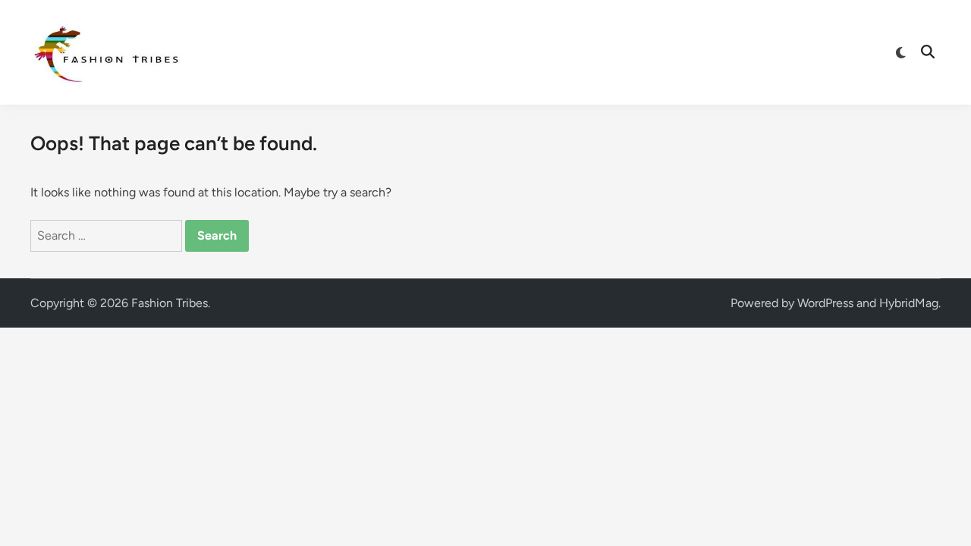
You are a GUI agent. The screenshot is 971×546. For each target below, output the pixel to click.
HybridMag (908, 303)
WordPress (825, 303)
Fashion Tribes (169, 303)
